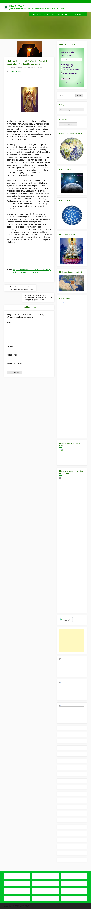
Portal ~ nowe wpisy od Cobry (70, 70)
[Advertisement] (71, 640)
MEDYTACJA (16, 5)
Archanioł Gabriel (15, 71)
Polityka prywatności (64, 14)
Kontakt (46, 14)
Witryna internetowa (15, 363)
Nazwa (10, 346)
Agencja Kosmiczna (69, 73)
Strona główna (36, 14)
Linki (53, 14)
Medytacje (66, 68)
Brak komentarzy (36, 67)
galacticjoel (23, 67)
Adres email (12, 355)
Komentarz (12, 322)
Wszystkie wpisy (68, 66)
